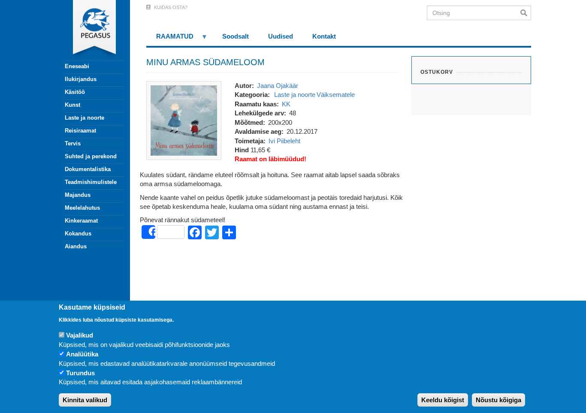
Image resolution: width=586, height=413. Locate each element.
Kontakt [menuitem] (324, 36)
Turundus (80, 373)
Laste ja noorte (84, 118)
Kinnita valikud (85, 400)
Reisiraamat (80, 130)
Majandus (78, 195)
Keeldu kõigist (442, 400)
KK (286, 104)
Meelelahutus (82, 208)
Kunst (72, 105)
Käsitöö (75, 92)
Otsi (525, 12)
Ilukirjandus (81, 79)
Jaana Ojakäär (277, 85)
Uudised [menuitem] (280, 36)
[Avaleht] (89, 30)
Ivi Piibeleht (284, 141)
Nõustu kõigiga (498, 400)
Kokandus (78, 233)
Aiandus (76, 246)
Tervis (73, 143)
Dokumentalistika (88, 169)
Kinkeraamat (81, 220)
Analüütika (82, 354)
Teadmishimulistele (91, 182)
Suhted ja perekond (91, 156)
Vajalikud (79, 335)
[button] (183, 120)
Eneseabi (77, 66)
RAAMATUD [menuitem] (169, 39)
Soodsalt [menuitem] (235, 36)
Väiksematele (336, 94)
